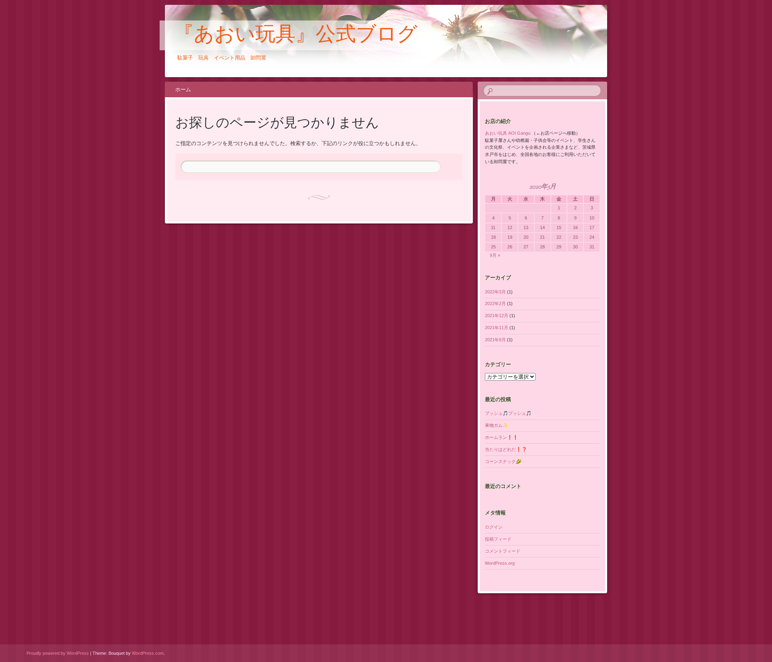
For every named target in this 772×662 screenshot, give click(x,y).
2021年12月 (496, 315)
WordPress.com (148, 653)
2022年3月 (495, 291)
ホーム (183, 89)
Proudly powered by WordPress (58, 653)
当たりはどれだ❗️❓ (506, 449)
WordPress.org (500, 563)
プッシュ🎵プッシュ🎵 (508, 413)
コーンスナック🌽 (503, 461)
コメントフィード (502, 551)
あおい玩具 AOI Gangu (507, 133)
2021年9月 (495, 339)
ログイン (494, 527)
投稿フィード (498, 539)
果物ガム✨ (496, 425)
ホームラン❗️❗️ (501, 437)
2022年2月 (495, 303)
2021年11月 (496, 327)
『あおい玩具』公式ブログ (295, 35)
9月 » (495, 255)
